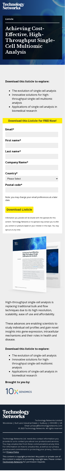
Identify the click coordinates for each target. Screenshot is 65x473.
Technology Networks (13, 462)
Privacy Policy (12, 452)
